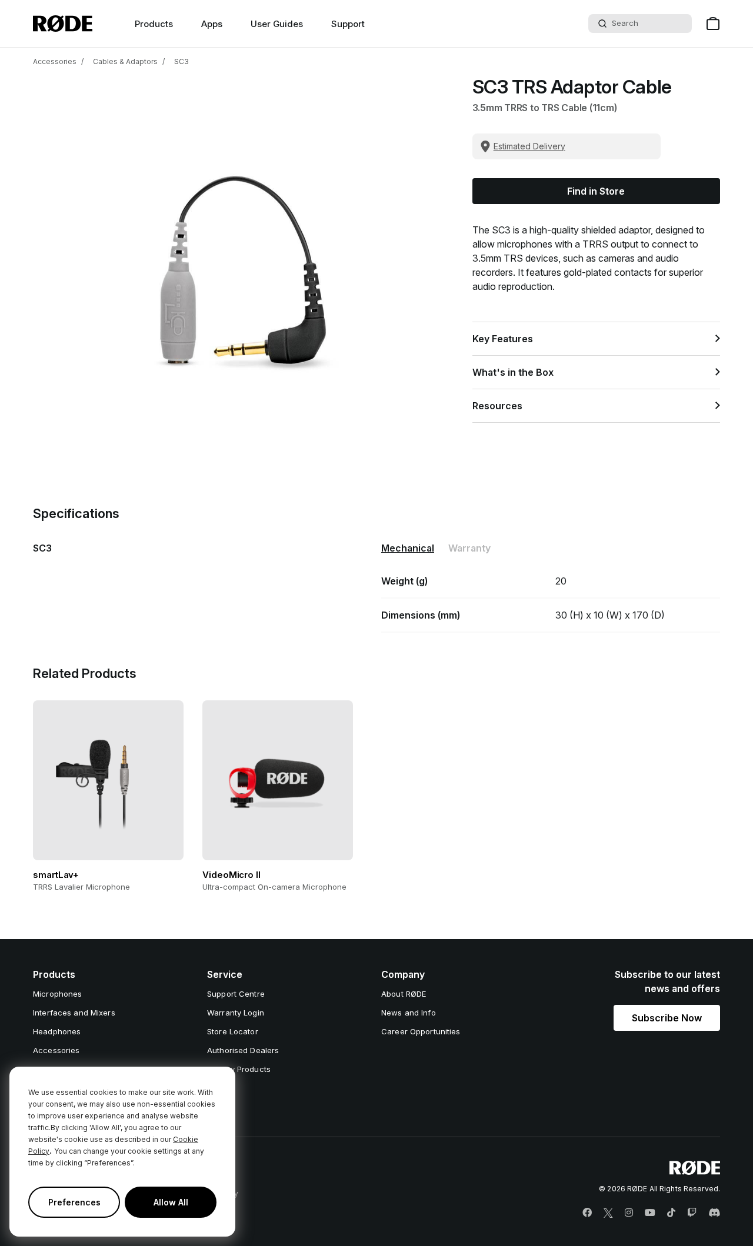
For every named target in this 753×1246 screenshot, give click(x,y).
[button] (667, 1018)
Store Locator (232, 1031)
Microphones (57, 993)
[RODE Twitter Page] (608, 1213)
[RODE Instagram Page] (629, 1213)
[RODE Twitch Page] (692, 1213)
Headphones (57, 1031)
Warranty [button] (469, 548)
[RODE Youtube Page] (650, 1213)
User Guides (277, 23)
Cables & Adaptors (125, 61)
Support (348, 23)
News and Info (408, 1012)
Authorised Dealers (243, 1050)
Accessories (54, 61)
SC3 (181, 61)
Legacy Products (239, 1069)
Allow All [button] (171, 1202)
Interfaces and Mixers (74, 1012)
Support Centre (236, 993)
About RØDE (403, 993)
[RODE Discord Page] (714, 1213)
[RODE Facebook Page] (587, 1213)
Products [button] (154, 23)
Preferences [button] (74, 1202)
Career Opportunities (421, 1031)
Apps (211, 23)
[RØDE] (62, 23)
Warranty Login (235, 1012)
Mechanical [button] (407, 548)
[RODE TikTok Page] (671, 1213)
